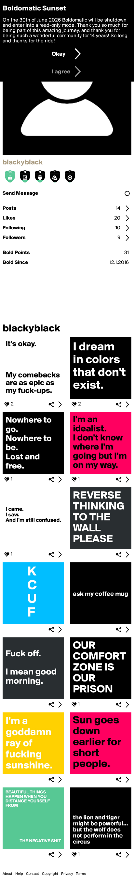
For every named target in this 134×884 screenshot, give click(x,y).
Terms (81, 874)
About (7, 874)
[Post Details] (60, 404)
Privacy (67, 874)
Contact (32, 874)
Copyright (50, 874)
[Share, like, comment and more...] (33, 397)
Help (19, 874)
